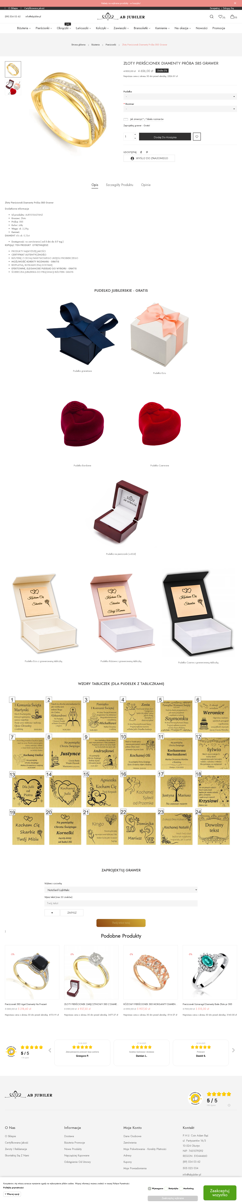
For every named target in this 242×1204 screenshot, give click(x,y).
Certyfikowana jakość (34, 8)
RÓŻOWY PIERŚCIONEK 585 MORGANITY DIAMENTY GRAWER (150, 1004)
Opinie (146, 185)
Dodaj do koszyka (165, 137)
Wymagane (157, 1188)
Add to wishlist (197, 137)
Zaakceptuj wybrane (173, 1198)
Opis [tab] (95, 185)
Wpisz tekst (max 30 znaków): (58, 897)
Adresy (127, 1155)
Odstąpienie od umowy (77, 1162)
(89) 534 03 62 (13, 16)
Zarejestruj (215, 8)
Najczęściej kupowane (76, 1155)
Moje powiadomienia (135, 1168)
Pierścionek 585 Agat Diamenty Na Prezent (26, 1004)
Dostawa (69, 1136)
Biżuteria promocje (74, 1143)
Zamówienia (129, 1143)
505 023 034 (190, 1168)
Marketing (188, 1188)
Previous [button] (34, 110)
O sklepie (10, 1136)
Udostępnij (141, 152)
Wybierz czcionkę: (53, 883)
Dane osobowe (132, 1136)
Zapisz (72, 912)
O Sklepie (13, 8)
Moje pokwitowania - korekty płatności (144, 1149)
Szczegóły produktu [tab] (119, 185)
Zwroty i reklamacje (16, 1149)
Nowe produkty (73, 1149)
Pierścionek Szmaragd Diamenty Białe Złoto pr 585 (207, 1004)
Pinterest (147, 152)
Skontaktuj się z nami (17, 1155)
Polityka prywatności (13, 1187)
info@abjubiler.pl (33, 16)
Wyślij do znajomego (149, 158)
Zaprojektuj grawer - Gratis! (136, 125)
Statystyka (173, 1188)
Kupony (127, 1162)
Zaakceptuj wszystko (220, 1193)
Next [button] (107, 110)
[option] (13, 69)
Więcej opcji (13, 1194)
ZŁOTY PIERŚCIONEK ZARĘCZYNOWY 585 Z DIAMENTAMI (91, 1004)
